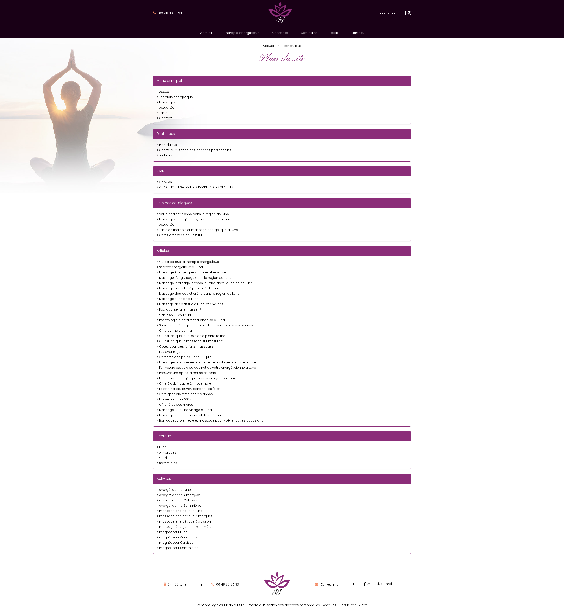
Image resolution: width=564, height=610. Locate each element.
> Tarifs (162, 113)
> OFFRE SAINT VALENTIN (174, 314)
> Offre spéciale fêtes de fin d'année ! (185, 394)
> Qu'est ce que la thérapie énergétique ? (189, 262)
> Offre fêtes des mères (175, 404)
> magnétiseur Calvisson (176, 542)
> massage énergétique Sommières (185, 526)
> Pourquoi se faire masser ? (179, 309)
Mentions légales (209, 605)
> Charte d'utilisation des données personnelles (194, 150)
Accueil (206, 32)
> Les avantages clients (175, 352)
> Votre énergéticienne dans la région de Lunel (193, 214)
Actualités (309, 32)
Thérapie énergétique (242, 32)
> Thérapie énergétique (175, 97)
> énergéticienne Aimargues (179, 495)
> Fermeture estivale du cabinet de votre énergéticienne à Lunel (207, 367)
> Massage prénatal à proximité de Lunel (189, 288)
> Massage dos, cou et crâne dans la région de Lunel (198, 293)
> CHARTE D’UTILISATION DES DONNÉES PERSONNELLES (195, 187)
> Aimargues (166, 452)
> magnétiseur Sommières (177, 548)
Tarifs (334, 32)
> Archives (164, 155)
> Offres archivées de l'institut (179, 235)
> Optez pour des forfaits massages (185, 346)
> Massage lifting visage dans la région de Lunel (194, 277)
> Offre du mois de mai (175, 330)
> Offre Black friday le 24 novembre (184, 383)
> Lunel (162, 447)
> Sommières (167, 463)
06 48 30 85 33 (170, 13)
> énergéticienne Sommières (179, 505)
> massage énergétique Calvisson (184, 521)
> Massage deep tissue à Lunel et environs (190, 304)
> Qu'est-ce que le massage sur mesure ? (190, 341)
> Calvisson (165, 458)
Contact (357, 32)
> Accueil (163, 91)
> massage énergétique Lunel (180, 511)
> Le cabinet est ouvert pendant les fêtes (189, 389)
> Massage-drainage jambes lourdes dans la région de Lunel (205, 283)
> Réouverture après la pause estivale (186, 373)
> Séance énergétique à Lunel (180, 267)
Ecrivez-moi (388, 13)
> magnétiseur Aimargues (177, 537)
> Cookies (164, 182)
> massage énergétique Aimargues (185, 516)
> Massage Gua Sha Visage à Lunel (184, 410)
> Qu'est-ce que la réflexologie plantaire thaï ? (193, 336)
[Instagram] (409, 13)
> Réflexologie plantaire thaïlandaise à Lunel (191, 320)
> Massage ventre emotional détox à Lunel (190, 415)
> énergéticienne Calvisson (178, 500)
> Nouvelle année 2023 (174, 399)
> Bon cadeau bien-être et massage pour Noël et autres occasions (210, 420)
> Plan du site (167, 145)
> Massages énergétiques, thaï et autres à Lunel (194, 219)
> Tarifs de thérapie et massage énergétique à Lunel (198, 230)
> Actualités (165, 107)
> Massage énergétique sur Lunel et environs (192, 272)
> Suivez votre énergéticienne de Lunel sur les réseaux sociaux (205, 325)
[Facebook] (405, 13)
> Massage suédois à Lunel (178, 299)
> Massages (166, 102)
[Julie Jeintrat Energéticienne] (280, 22)
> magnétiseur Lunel (172, 532)
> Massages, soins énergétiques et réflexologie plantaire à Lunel (207, 362)
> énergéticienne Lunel (174, 489)
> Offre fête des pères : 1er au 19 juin (184, 357)
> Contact (164, 118)
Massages (280, 32)
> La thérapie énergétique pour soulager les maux (196, 378)
